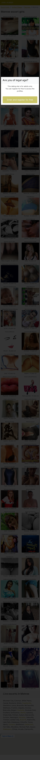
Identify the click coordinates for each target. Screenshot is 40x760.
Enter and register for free (20, 99)
